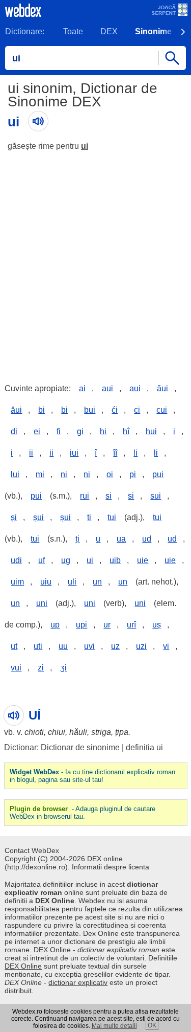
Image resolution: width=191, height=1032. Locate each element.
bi (41, 410)
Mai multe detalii (114, 1025)
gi (80, 431)
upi (81, 624)
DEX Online (23, 966)
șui (38, 517)
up (55, 624)
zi (41, 667)
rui (84, 495)
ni (64, 474)
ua (121, 538)
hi (103, 431)
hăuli (78, 732)
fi (59, 431)
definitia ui (144, 747)
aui (107, 388)
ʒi (63, 667)
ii (31, 452)
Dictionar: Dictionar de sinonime (62, 747)
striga (101, 732)
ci (137, 410)
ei (37, 431)
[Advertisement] (95, 259)
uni (41, 603)
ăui (162, 388)
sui (155, 495)
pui (157, 474)
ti (89, 517)
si (108, 495)
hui (151, 431)
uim (17, 581)
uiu (45, 581)
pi (132, 474)
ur (107, 624)
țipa (121, 732)
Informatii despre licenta (110, 867)
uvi (89, 646)
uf (41, 560)
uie (142, 560)
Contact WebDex (32, 850)
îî (115, 452)
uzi (141, 646)
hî (126, 431)
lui (15, 474)
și (14, 517)
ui (84, 146)
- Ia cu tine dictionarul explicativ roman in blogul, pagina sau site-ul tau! (92, 775)
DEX (109, 31)
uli (72, 581)
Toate (73, 31)
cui (161, 410)
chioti (34, 732)
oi (109, 474)
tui (111, 517)
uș (156, 624)
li (135, 452)
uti (38, 646)
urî (131, 624)
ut (14, 646)
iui (74, 452)
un (97, 581)
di (14, 431)
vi (166, 646)
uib (115, 560)
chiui (56, 732)
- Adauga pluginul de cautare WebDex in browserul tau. (82, 812)
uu (63, 646)
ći (115, 410)
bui (89, 410)
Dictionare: (24, 31)
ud (146, 538)
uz (115, 646)
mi (40, 474)
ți (77, 538)
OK (152, 1025)
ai (82, 388)
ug (65, 560)
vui (16, 667)
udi (16, 560)
